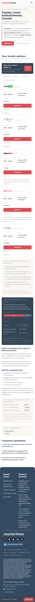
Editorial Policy (8, 481)
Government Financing (16, 555)
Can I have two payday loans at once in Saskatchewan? (17, 445)
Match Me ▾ (28, 68)
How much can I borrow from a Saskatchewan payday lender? (14, 459)
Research (5, 555)
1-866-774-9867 (9, 592)
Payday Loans (13, 552)
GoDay (7, 433)
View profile (6, 109)
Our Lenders (7, 497)
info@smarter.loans (10, 589)
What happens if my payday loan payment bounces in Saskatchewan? (15, 452)
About (4, 550)
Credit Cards (21, 552)
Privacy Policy (17, 550)
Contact (10, 550)
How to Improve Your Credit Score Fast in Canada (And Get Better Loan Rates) (25, 513)
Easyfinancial (9, 431)
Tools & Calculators (9, 490)
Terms (24, 550)
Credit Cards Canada (9, 493)
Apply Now (8, 43)
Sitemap (5, 552)
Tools (28, 552)
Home (3, 9)
